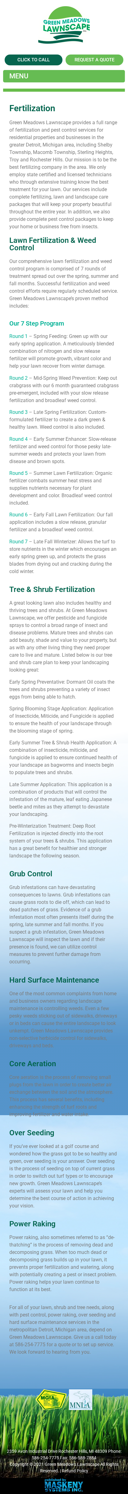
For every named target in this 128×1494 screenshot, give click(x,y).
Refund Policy (75, 1470)
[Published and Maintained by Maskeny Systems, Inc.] (64, 1490)
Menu (18, 76)
